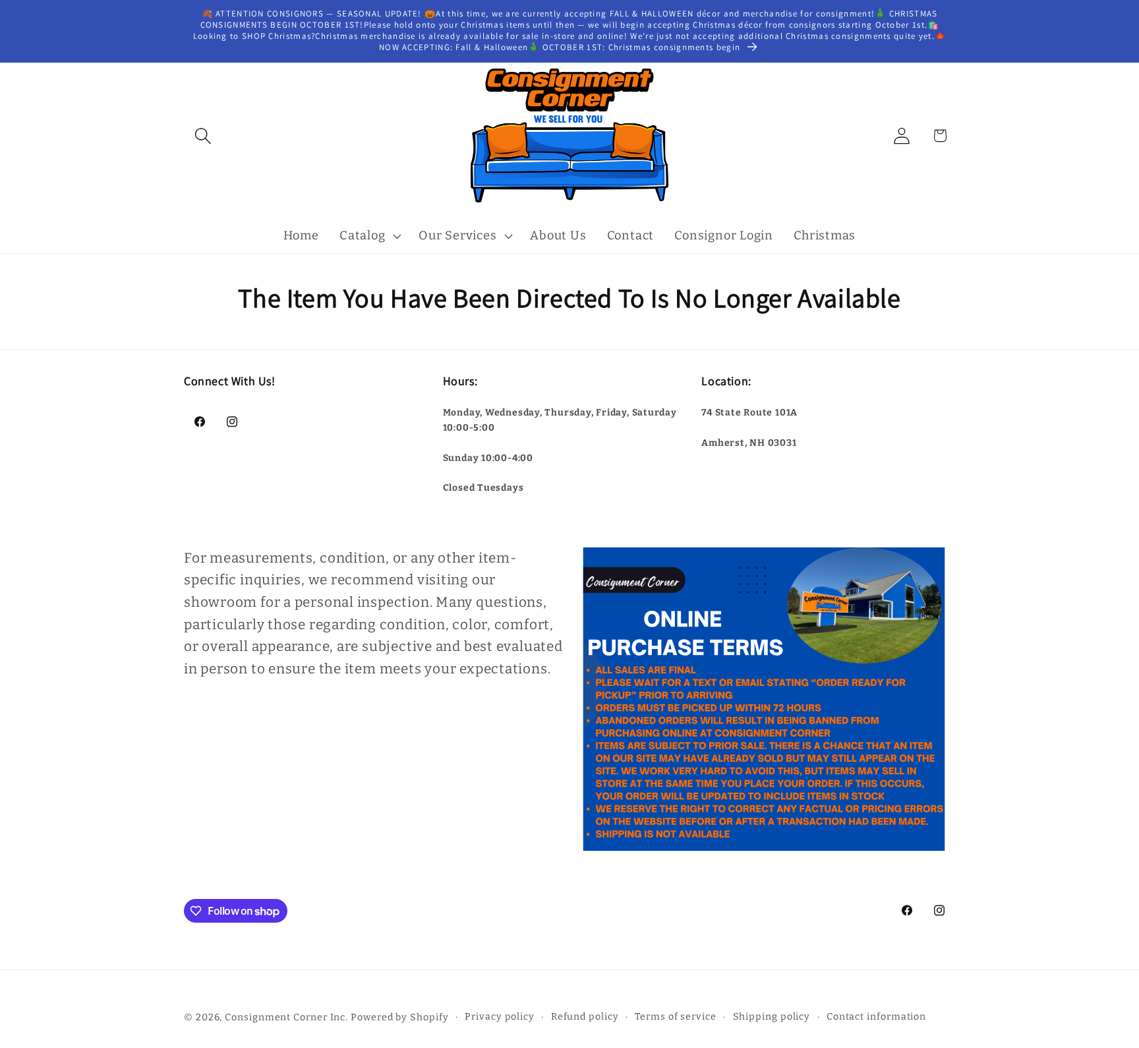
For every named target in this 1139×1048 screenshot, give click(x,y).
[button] (202, 135)
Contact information (876, 1016)
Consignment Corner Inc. (286, 1016)
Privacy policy (500, 1016)
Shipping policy (772, 1016)
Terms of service (675, 1016)
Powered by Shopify (399, 1016)
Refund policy (585, 1016)
